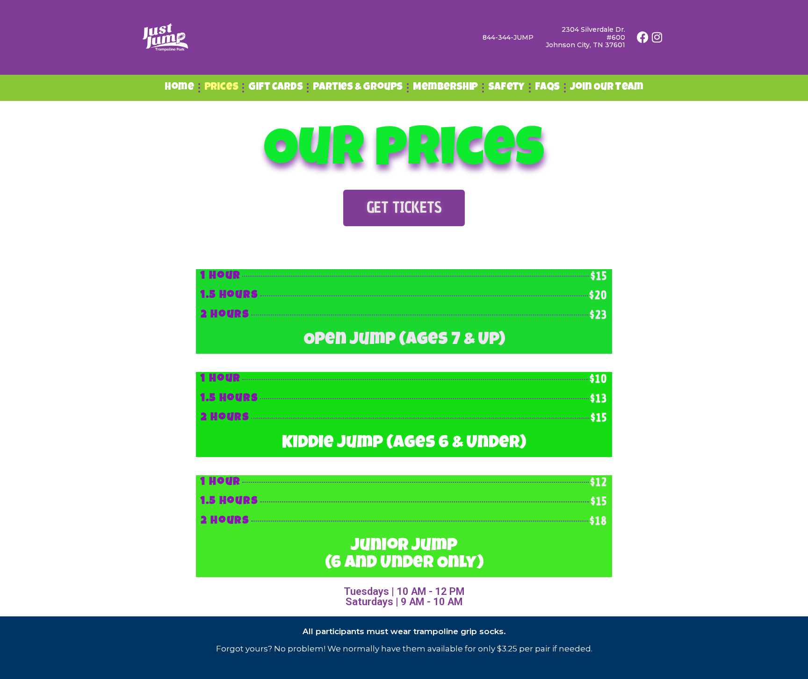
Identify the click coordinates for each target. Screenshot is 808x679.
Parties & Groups (358, 88)
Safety (506, 88)
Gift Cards (275, 88)
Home (179, 88)
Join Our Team (606, 88)
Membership (445, 88)
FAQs (547, 88)
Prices (221, 88)
